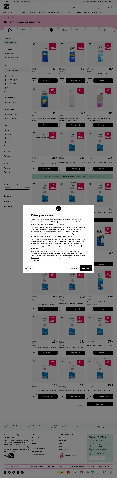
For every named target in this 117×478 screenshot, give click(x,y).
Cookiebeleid (35, 258)
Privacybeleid (35, 260)
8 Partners (54, 222)
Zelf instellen (29, 268)
